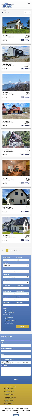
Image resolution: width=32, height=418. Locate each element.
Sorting (27, 12)
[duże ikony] (2, 12)
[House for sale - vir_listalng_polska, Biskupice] (16, 58)
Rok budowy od (6, 302)
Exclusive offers (9, 322)
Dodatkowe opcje (7, 314)
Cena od (5, 268)
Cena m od (5, 297)
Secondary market (10, 312)
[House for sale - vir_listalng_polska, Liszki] (16, 201)
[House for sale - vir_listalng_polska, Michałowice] (16, 229)
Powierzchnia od (7, 291)
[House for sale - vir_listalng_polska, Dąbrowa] (16, 172)
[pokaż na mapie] (8, 12)
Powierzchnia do (20, 291)
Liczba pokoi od (6, 285)
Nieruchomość (6, 257)
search (22, 326)
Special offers (9, 319)
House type (5, 263)
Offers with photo (9, 317)
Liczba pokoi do (19, 285)
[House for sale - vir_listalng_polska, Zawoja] (16, 86)
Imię (2, 342)
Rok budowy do (19, 302)
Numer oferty (6, 280)
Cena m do (18, 297)
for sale (10, 397)
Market (5, 308)
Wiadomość (4, 365)
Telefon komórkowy (7, 348)
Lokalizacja (6, 274)
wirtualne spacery (9, 323)
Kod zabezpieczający (7, 360)
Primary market (9, 310)
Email (2, 354)
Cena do (18, 268)
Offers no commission (10, 320)
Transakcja (19, 257)
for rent (10, 387)
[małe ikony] (5, 12)
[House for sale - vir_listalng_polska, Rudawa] (16, 29)
